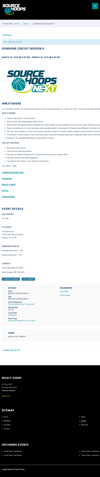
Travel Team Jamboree (13, 451)
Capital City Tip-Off (11, 350)
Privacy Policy (18, 469)
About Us (84, 425)
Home (6, 417)
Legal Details (7, 469)
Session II (11, 321)
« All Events (7, 35)
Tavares (32, 321)
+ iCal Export (28, 279)
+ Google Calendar (11, 279)
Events (83, 421)
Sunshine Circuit (22, 321)
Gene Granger (65, 295)
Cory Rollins (64, 291)
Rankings (7, 421)
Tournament (29, 304)
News (83, 417)
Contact (7, 429)
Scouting (7, 425)
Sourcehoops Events (16, 304)
